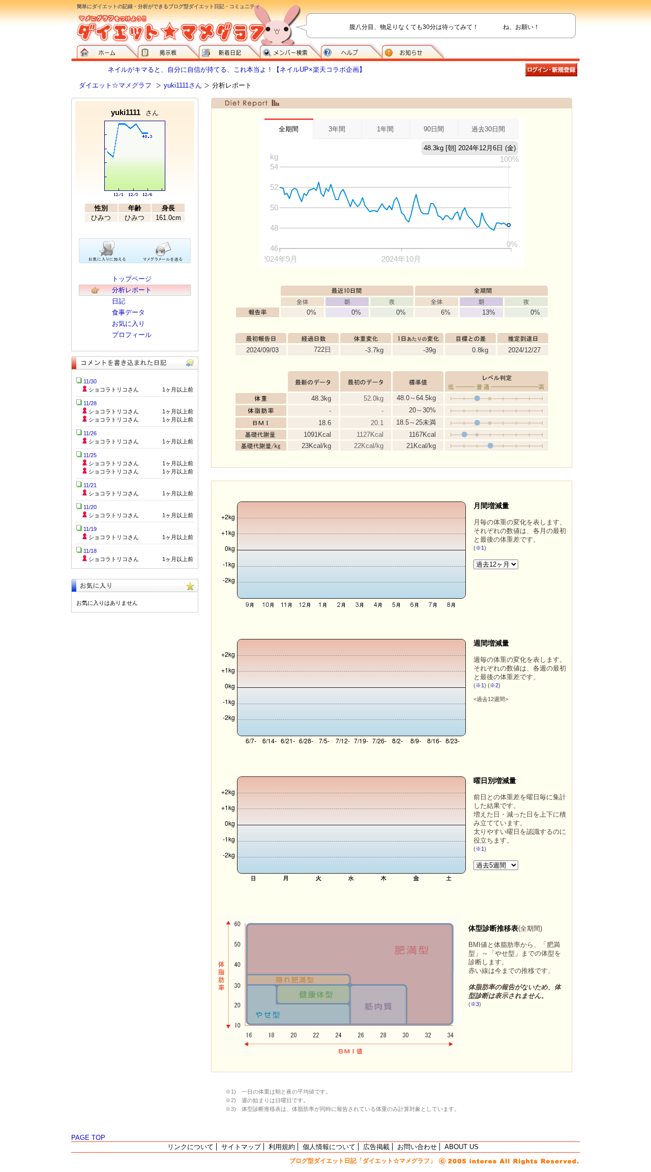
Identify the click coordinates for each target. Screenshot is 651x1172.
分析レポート (132, 290)
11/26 (90, 433)
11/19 (90, 529)
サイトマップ (241, 1147)
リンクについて (190, 1147)
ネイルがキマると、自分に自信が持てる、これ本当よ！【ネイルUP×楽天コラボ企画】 (237, 69)
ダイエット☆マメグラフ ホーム (107, 51)
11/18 (90, 551)
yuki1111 (135, 112)
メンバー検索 (290, 51)
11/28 (90, 403)
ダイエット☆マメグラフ (115, 85)
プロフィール (132, 335)
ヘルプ (351, 51)
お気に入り (128, 323)
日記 (118, 301)
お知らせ (413, 51)
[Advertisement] (134, 686)
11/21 (90, 485)
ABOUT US (462, 1147)
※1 (480, 548)
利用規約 (282, 1147)
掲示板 (168, 51)
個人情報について (329, 1147)
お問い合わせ (417, 1147)
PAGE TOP (88, 1137)
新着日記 (229, 51)
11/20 (90, 507)
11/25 (90, 455)
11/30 (90, 381)
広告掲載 (376, 1147)
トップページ (132, 279)
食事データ (128, 312)
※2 (494, 685)
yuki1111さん (183, 85)
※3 (474, 1004)
